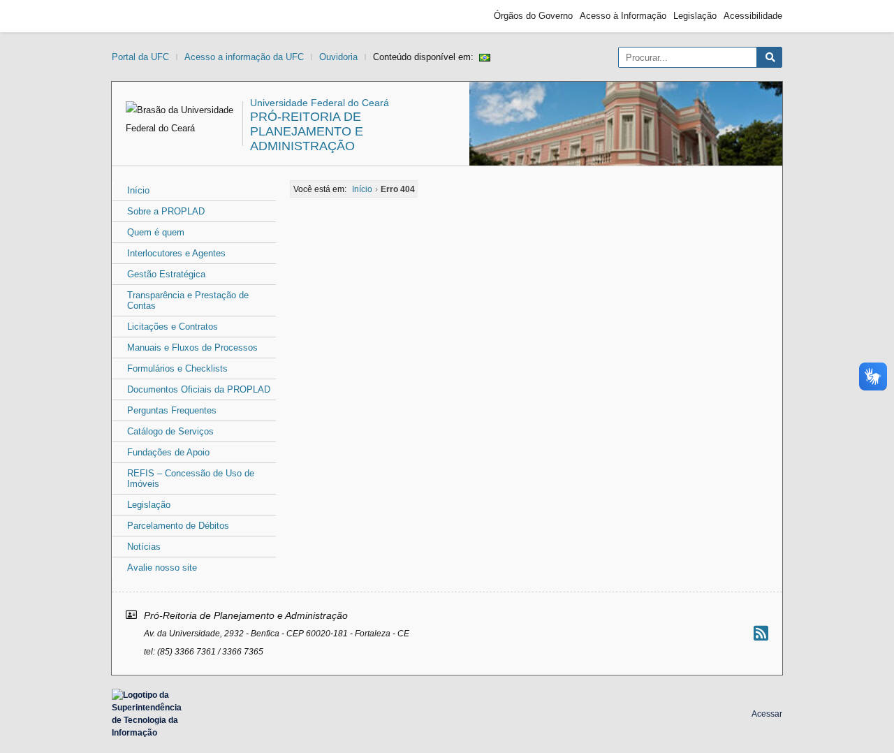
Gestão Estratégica (166, 274)
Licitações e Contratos (172, 326)
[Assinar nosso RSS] (761, 633)
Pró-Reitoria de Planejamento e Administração (306, 131)
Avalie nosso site (162, 567)
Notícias (144, 546)
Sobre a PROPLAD (166, 211)
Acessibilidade (753, 15)
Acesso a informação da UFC (244, 57)
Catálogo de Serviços (170, 431)
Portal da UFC (140, 57)
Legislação (695, 15)
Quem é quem (155, 232)
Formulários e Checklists (177, 368)
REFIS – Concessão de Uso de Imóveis (190, 478)
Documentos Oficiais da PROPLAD (198, 389)
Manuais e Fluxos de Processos (192, 347)
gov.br (137, 16)
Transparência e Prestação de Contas (188, 300)
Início (138, 190)
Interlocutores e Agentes (176, 253)
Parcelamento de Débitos (178, 525)
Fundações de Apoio (168, 452)
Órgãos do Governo (533, 15)
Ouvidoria (338, 57)
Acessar (767, 714)
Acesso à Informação (623, 15)
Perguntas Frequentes (172, 410)
